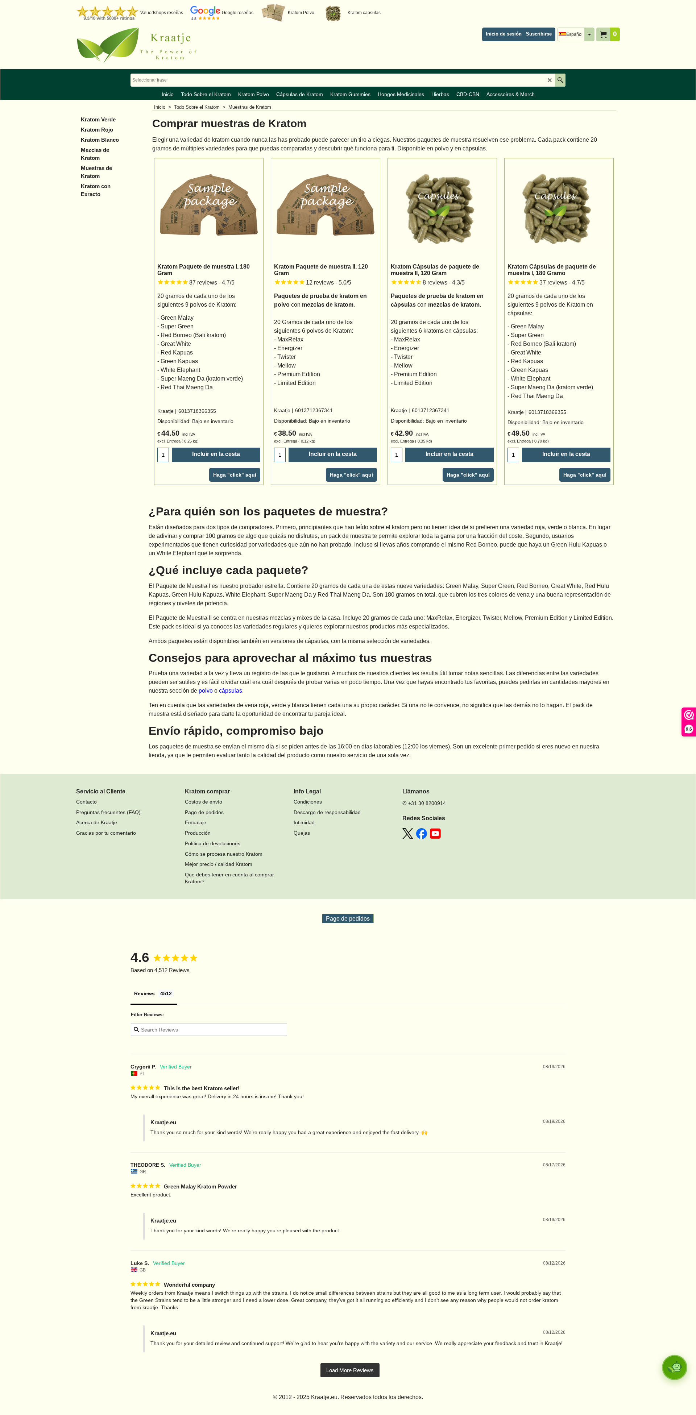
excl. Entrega (169, 441)
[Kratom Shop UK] (139, 46)
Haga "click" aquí (234, 475)
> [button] (350, 1370)
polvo (206, 691)
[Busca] (560, 80)
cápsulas (230, 691)
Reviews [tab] (144, 993)
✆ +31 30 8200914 (424, 803)
